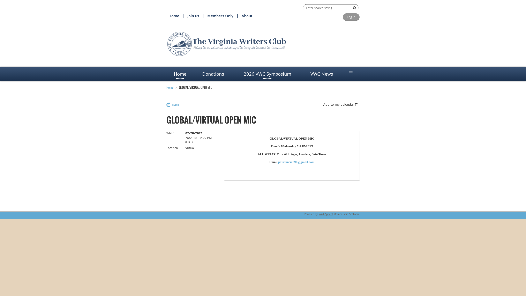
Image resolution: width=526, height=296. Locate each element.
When (170, 133)
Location (172, 148)
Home (173, 15)
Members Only (220, 15)
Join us (193, 15)
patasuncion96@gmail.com (296, 162)
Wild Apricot (326, 214)
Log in (351, 17)
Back (175, 105)
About (247, 15)
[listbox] (341, 104)
